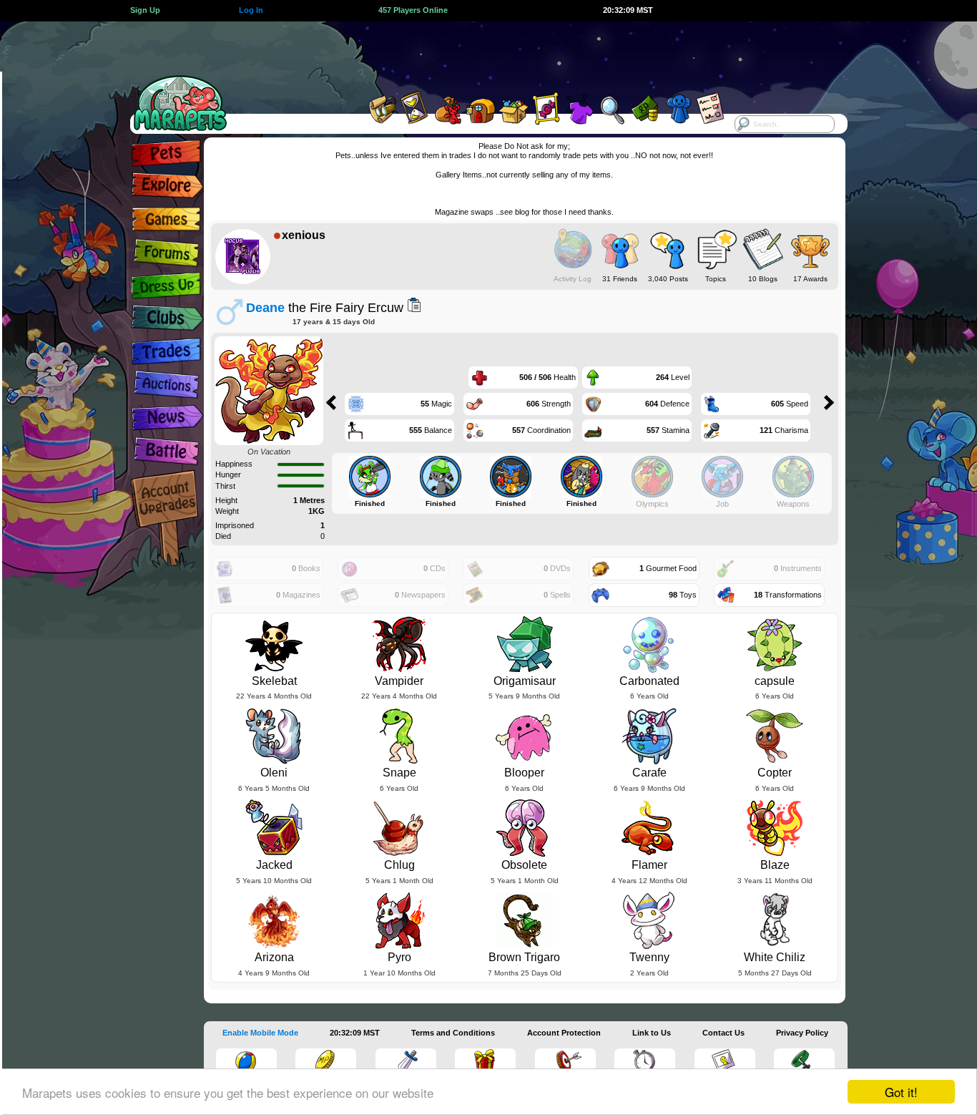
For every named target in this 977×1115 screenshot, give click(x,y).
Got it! (901, 1092)
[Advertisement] (475, 53)
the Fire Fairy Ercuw (324, 307)
